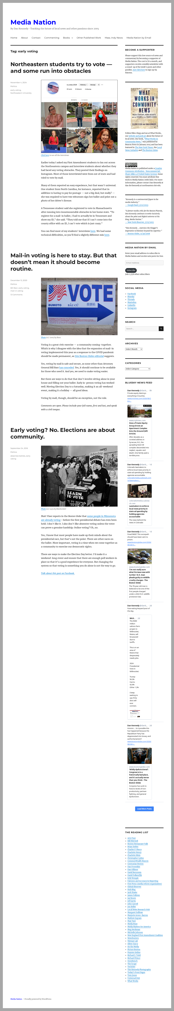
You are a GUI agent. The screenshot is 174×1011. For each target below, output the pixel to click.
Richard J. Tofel (134, 955)
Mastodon (132, 302)
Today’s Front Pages (136, 972)
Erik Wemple (133, 878)
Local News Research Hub (139, 909)
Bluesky (131, 297)
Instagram (132, 308)
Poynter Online (134, 952)
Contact (36, 37)
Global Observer (134, 887)
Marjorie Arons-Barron (138, 915)
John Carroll (133, 904)
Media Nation (33, 22)
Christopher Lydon (136, 858)
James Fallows (134, 895)
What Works (133, 981)
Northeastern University (21, 93)
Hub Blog (132, 889)
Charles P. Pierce (135, 849)
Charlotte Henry (134, 852)
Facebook (132, 294)
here (93, 231)
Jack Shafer (132, 892)
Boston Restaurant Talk (138, 844)
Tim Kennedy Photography (139, 969)
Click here (45, 155)
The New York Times (144, 147)
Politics (13, 86)
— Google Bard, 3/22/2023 (136, 205)
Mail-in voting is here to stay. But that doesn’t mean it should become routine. (63, 262)
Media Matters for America (139, 927)
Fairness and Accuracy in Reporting (143, 881)
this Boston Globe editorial (89, 356)
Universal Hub (134, 978)
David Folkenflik (135, 875)
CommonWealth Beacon (138, 861)
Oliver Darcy (133, 944)
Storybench (133, 961)
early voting (15, 90)
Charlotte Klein (134, 855)
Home (13, 37)
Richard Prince (134, 958)
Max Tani (132, 921)
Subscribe (131, 270)
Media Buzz (132, 924)
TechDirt (131, 967)
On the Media (133, 947)
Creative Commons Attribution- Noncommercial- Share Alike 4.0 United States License (143, 171)
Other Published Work (89, 37)
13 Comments (16, 295)
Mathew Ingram (135, 918)
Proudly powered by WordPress (37, 999)
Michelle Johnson (135, 932)
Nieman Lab (133, 941)
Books (66, 37)
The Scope (132, 964)
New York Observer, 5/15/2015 (141, 222)
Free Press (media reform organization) (145, 884)
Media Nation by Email (139, 37)
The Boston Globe (150, 150)
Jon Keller (132, 907)
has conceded (66, 367)
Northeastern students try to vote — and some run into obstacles (61, 67)
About (24, 37)
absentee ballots (17, 456)
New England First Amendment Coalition (145, 935)
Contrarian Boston (136, 864)
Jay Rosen (132, 898)
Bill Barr (14, 288)
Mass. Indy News (114, 37)
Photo (43, 337)
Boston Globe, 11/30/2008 (139, 234)
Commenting (51, 37)
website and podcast (137, 136)
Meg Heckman (134, 929)
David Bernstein (134, 872)
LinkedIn (131, 305)
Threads (131, 299)
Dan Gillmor (133, 869)
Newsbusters (133, 938)
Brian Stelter (133, 847)
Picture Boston (134, 949)
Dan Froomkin (134, 867)
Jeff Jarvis (132, 901)
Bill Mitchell (133, 841)
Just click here (139, 70)
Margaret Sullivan (135, 912)
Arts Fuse (132, 838)
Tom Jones (132, 975)
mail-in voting (16, 291)
